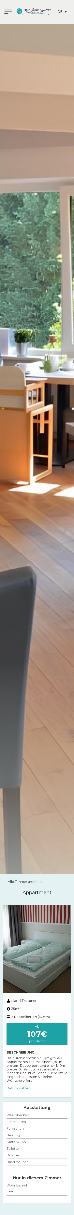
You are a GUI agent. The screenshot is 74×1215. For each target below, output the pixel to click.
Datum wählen (18, 1088)
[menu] (8, 11)
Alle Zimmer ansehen (25, 882)
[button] (7, 949)
